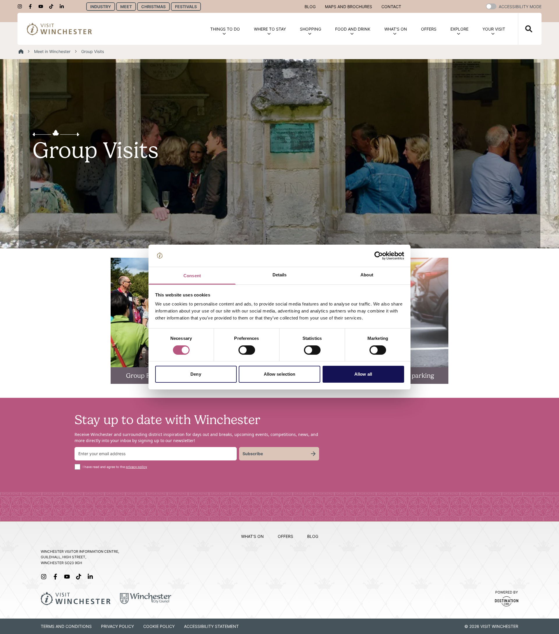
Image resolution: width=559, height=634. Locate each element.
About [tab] (366, 274)
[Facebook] (32, 6)
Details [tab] (280, 274)
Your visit (493, 29)
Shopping (310, 29)
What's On (395, 29)
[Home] (21, 51)
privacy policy (136, 467)
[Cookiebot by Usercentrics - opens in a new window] (378, 255)
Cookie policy (159, 626)
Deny (195, 374)
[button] (491, 6)
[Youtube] (42, 6)
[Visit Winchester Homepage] (59, 28)
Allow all (363, 374)
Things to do (225, 29)
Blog (310, 6)
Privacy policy (117, 626)
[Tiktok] (53, 6)
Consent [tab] (192, 275)
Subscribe (253, 453)
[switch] (246, 350)
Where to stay (270, 29)
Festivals (186, 6)
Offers (428, 29)
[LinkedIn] (63, 6)
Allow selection (280, 374)
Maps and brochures (348, 6)
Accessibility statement (211, 626)
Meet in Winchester (52, 51)
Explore (459, 29)
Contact (391, 6)
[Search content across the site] (525, 28)
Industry (100, 6)
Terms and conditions (66, 626)
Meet (126, 6)
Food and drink (352, 29)
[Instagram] (21, 6)
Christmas (153, 6)
